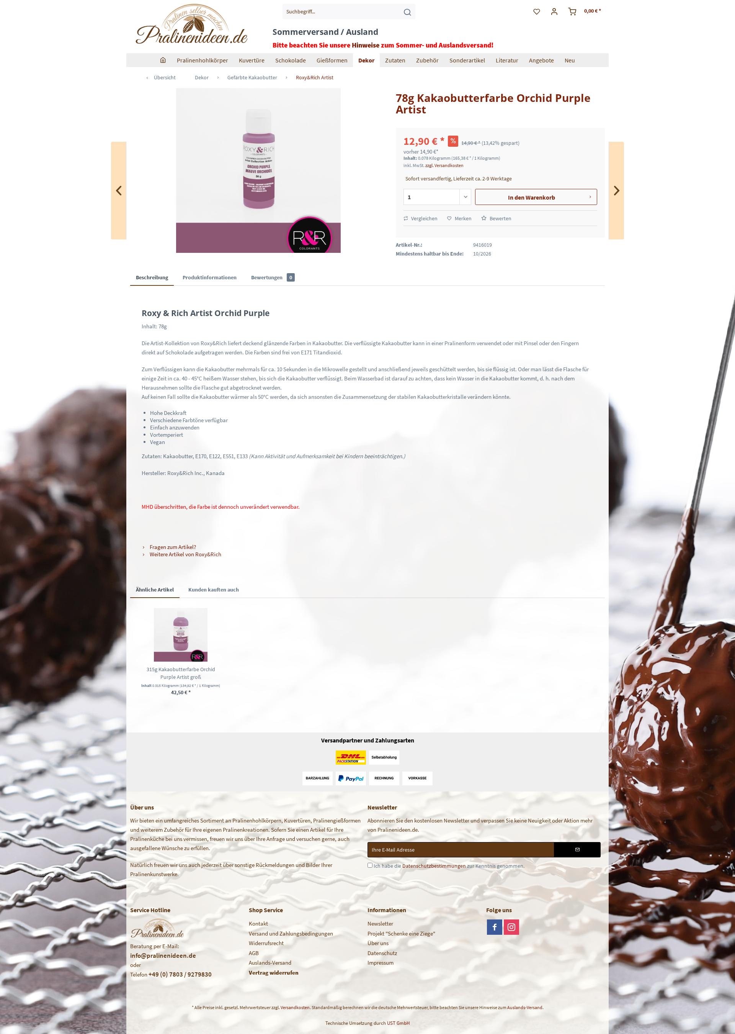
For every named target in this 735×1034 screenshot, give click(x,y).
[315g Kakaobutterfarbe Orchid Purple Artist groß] (180, 635)
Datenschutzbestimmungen (434, 865)
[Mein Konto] (554, 11)
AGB (254, 953)
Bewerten (499, 218)
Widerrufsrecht (266, 943)
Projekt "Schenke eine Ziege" (401, 933)
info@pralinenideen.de (163, 955)
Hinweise (365, 45)
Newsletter (380, 923)
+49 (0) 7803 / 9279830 (180, 974)
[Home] (163, 60)
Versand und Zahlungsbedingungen (291, 933)
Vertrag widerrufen (274, 972)
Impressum (381, 962)
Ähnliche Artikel (155, 589)
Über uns (378, 943)
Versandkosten (295, 1007)
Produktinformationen (210, 277)
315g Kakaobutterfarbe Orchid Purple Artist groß (181, 673)
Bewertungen (271, 277)
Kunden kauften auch (213, 589)
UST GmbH (398, 1023)
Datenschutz (382, 953)
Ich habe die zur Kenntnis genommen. (449, 865)
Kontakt (258, 923)
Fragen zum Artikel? (172, 547)
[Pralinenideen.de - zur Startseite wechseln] (191, 25)
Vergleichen (424, 218)
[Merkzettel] (536, 11)
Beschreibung (152, 277)
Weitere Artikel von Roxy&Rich (185, 554)
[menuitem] (349, 11)
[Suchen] (407, 11)
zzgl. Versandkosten (444, 165)
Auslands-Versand (270, 962)
